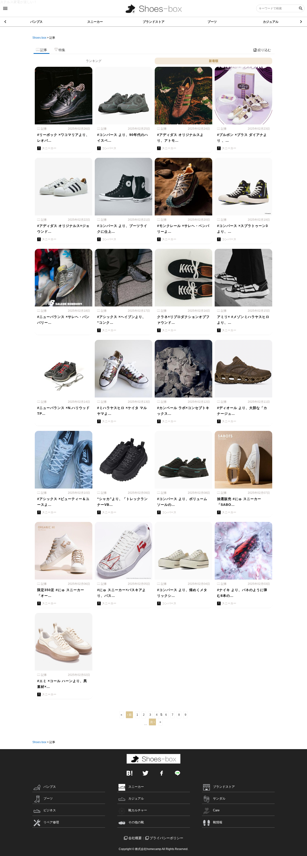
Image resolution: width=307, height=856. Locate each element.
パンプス (36, 22)
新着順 (213, 61)
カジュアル (270, 22)
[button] (301, 21)
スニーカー (95, 22)
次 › (152, 722)
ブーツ (212, 22)
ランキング (93, 61)
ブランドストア (154, 22)
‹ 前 (129, 714)
